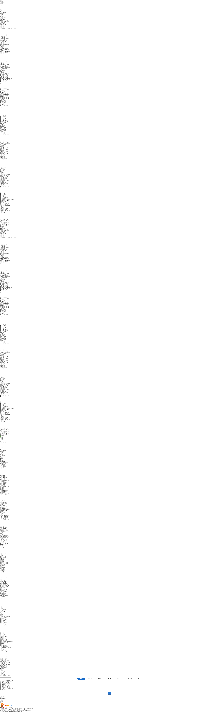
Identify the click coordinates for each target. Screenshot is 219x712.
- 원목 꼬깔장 (2, 181)
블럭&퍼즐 (2, 107)
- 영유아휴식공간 (3, 29)
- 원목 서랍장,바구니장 (4, 179)
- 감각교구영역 (2, 154)
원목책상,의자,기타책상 (4, 618)
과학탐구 (1, 606)
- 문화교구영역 (2, 157)
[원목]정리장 (2, 635)
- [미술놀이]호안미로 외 (4, 105)
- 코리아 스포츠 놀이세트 (4, 142)
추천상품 (1, 14)
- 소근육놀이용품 (3, 31)
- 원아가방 (2, 27)
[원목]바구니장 (2, 634)
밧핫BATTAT (2, 657)
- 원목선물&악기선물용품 (4, 21)
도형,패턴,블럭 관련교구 (4, 540)
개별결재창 (2, 226)
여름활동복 (2, 487)
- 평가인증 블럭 (2, 123)
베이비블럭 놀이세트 (3, 581)
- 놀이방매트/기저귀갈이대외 (5, 67)
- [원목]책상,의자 (3, 187)
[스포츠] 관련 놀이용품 (4, 530)
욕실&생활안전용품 (3, 503)
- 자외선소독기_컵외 (3, 55)
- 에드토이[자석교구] (3, 209)
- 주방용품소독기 (3, 57)
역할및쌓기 (2, 605)
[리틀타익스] (2, 533)
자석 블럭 (1, 554)
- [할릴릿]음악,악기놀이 (4, 101)
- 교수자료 (2, 170)
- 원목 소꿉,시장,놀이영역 (4, 175)
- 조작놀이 (2, 159)
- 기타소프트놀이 (3, 132)
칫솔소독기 (2, 495)
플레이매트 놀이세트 (3, 583)
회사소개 (1, 697)
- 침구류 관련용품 (3, 41)
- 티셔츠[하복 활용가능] (4, 20)
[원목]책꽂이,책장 (3, 638)
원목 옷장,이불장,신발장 (4, 622)
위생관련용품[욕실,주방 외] (4, 480)
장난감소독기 (2, 496)
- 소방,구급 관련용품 (3, 40)
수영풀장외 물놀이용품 (4, 535)
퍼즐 (1, 607)
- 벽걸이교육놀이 (3, 130)
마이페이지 (2, 2)
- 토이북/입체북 (2, 169)
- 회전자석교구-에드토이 (4, 319)
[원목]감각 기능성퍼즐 (4, 563)
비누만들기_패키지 (3, 667)
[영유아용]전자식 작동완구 (4, 526)
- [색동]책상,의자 (3, 201)
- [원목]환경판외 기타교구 (4, 200)
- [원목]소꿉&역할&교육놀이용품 (5, 79)
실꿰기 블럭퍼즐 (3, 557)
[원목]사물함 (2, 632)
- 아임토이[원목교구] (3, 213)
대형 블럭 (1, 552)
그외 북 (1, 613)
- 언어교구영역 (2, 156)
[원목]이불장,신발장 (3, 640)
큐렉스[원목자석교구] (3, 650)
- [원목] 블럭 (2, 117)
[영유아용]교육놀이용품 (4, 527)
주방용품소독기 (2, 500)
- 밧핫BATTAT (2, 214)
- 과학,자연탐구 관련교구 (4, 95)
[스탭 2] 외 (2, 534)
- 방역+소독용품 (3, 65)
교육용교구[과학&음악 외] (4, 94)
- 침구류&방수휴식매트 (4, 68)
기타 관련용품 (2, 485)
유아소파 (1, 511)
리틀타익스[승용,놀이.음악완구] (5, 647)
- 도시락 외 (2, 26)
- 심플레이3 (2, 207)
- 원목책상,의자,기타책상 (4, 176)
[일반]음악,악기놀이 (3, 542)
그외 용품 (1, 514)
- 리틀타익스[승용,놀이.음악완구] (5, 205)
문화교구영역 (2, 599)
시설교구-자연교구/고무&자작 (5, 174)
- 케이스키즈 (2, 135)
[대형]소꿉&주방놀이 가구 (4, 519)
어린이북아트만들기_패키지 (5, 664)
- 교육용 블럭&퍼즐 (3, 114)
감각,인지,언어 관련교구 (4, 539)
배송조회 (1, 458)
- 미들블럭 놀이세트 (3, 140)
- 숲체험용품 (2, 47)
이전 (106, 693)
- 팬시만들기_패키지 (3, 223)
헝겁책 (1, 573)
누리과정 (1, 608)
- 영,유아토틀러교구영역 (4, 153)
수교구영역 (2, 597)
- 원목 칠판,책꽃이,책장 (4, 183)
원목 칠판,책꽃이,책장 (4, 625)
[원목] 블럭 (2, 559)
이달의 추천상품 (3, 12)
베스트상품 (2, 13)
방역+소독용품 (2, 507)
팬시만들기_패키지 (3, 665)
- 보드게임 (2, 90)
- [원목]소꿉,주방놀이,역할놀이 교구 (6, 186)
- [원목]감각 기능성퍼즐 (4, 121)
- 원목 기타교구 (2, 184)
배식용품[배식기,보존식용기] (5, 493)
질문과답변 (2, 16)
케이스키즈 (2, 578)
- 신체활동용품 (2, 30)
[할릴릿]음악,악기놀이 (4, 543)
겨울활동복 (2, 488)
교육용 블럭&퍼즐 (3, 556)
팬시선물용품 (2, 461)
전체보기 (81, 678)
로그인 (1, 0)
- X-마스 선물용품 (3, 24)
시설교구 (1, 604)
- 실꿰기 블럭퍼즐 (3, 115)
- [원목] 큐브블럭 (3, 116)
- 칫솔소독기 (2, 53)
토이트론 (1, 615)
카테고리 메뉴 (2, 10)
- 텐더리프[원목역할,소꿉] (4, 203)
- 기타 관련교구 (2, 99)
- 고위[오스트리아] (3, 211)
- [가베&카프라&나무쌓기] (4, 89)
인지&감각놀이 (2, 569)
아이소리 (1, 438)
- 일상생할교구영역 (3, 158)
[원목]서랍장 (2, 633)
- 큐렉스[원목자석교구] (4, 208)
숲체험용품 (2, 489)
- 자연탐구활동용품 (3, 34)
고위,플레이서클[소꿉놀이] (4, 652)
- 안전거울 (2, 62)
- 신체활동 (2, 160)
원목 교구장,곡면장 (3, 619)
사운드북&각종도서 (3, 167)
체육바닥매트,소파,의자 (4, 586)
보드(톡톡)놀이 (2, 571)
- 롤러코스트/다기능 (3, 87)
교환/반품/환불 (129, 678)
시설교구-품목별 (3, 185)
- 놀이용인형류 (2, 125)
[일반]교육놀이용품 (3, 522)
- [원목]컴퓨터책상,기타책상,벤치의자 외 (7, 199)
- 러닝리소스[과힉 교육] (4, 204)
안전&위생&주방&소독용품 (4, 48)
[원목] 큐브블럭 (2, 558)
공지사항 (1, 673)
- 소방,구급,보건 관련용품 (4, 64)
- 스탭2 (1, 206)
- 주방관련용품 (2, 50)
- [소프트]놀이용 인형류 (4, 75)
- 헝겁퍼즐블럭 (2, 128)
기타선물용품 (2, 464)
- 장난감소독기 (2, 54)
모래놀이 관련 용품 (3, 528)
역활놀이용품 (2, 478)
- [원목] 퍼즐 (2, 119)
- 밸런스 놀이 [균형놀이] (4, 147)
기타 (138, 678)
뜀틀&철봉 (2, 590)
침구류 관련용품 (3, 483)
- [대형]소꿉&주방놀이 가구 (4, 77)
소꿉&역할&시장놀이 (3, 518)
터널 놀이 (1, 588)
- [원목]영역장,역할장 (3, 194)
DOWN (3, 696)
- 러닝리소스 (2, 106)
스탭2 (1, 648)
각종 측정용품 (2, 505)
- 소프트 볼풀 (2, 150)
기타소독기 (2, 501)
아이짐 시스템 (2, 580)
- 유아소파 (2, 69)
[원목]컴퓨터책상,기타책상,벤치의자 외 (6, 641)
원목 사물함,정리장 (3, 620)
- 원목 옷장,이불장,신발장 (4, 180)
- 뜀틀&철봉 (2, 148)
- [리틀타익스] (2, 91)
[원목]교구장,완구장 (3, 631)
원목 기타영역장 (3, 624)
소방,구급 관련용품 (3, 482)
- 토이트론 (2, 173)
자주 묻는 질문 (2, 671)
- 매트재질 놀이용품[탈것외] (5, 143)
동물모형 (1, 546)
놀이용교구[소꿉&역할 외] (4, 73)
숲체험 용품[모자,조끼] (4, 465)
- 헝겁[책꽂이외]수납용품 (4, 134)
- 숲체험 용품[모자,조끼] (4, 23)
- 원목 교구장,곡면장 (3, 177)
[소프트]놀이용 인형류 (4, 517)
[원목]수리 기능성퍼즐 (4, 562)
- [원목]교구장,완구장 (3, 188)
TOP (1, 696)
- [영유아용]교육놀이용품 (4, 84)
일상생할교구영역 (3, 600)
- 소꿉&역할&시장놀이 (4, 76)
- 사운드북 (2, 168)
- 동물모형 (2, 104)
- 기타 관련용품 (2, 43)
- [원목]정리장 (2, 193)
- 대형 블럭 (2, 109)
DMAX (21, 711)
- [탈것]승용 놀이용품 (3, 81)
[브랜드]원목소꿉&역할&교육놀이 (6, 520)
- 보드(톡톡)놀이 (3, 129)
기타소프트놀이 (2, 574)
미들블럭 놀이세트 (3, 582)
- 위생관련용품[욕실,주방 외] (5, 38)
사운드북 (1, 610)
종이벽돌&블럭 (2, 564)
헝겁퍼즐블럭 (2, 570)
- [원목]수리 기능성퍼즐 (4, 120)
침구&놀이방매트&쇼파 (4, 66)
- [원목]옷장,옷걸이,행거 (4, 197)
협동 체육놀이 (2, 587)
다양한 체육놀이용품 (3, 591)
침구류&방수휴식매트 (4, 510)
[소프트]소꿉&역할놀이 (4, 516)
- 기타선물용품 (2, 22)
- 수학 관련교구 (2, 96)
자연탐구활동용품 (3, 476)
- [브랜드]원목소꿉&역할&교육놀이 (6, 78)
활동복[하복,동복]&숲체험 (4, 44)
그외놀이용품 (2, 575)
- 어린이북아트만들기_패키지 (5, 222)
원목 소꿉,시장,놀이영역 (4, 617)
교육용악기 (2, 545)
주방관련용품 (2, 492)
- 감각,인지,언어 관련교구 (4, 97)
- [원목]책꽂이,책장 (3, 196)
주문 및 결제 (100, 678)
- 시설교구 (2, 161)
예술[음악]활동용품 (3, 477)
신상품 (1, 15)
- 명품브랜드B (2, 212)
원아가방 (1, 469)
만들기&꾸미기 (2, 221)
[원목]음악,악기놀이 (3, 544)
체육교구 (1, 345)
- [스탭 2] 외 (2, 92)
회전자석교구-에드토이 (4, 553)
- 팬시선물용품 (2, 19)
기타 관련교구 (2, 541)
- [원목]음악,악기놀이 (3, 102)
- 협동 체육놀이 (2, 145)
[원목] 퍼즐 (2, 561)
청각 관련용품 (2, 484)
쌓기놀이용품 (2, 479)
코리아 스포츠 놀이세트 (4, 584)
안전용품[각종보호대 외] (4, 491)
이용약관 (1, 699)
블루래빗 (1, 614)
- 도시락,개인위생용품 (4, 52)
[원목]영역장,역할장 (3, 636)
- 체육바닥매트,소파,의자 (4, 144)
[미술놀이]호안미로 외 (4, 547)
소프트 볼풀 (2, 592)
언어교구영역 (2, 598)
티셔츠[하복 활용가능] (4, 462)
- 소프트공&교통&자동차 (4, 82)
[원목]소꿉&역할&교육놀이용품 (5, 521)
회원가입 (1, 1)
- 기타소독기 (2, 58)
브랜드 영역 (2, 202)
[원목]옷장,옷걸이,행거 (4, 639)
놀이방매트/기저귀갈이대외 (5, 509)
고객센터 (1, 3)
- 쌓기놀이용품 (2, 37)
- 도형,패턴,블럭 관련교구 (4, 98)
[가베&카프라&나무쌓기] (4, 531)
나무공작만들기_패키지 (4, 666)
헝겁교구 (1, 124)
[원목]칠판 (2, 637)
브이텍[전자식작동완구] (4, 659)
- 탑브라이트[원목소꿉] (4, 219)
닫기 (1, 669)
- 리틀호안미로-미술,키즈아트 (5, 220)
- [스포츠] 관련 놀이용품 (4, 88)
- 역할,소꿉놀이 (2, 126)
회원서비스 (90, 678)
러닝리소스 (2, 548)
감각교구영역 (2, 596)
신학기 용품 (2, 25)
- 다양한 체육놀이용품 (4, 149)
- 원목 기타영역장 (3, 182)
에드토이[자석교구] (3, 651)
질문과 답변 (2, 672)
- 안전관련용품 (2, 39)
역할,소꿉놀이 (2, 568)
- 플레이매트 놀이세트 (4, 141)
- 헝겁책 (1, 131)
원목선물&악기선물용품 (4, 463)
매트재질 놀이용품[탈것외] (4, 585)
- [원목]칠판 (2, 195)
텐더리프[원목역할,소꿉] (4, 645)
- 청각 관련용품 (2, 42)
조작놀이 (1, 601)
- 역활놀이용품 (2, 36)
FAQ (0, 459)
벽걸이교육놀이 (2, 572)
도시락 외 (1, 468)
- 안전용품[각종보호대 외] (4, 49)
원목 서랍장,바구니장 (3, 621)
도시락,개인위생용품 (3, 494)
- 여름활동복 (2, 45)
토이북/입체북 (2, 611)
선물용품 (1, 18)
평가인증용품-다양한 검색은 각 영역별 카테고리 (8, 28)
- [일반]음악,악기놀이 (3, 100)
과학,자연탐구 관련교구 (4, 537)
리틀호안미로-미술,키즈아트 (5, 662)
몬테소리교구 (2, 152)
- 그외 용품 (2, 72)
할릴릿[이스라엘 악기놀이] (4, 658)
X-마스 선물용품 (3, 466)
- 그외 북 (1, 171)
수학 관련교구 (2, 538)
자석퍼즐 (1, 555)
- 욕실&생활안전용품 (3, 61)
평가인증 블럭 (2, 565)
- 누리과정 (2, 166)
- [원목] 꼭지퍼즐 (3, 118)
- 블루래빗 (2, 172)
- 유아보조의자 (2, 70)
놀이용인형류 (2, 567)
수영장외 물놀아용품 (3, 593)
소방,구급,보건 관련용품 (4, 506)
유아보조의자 (2, 512)
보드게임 (1, 532)
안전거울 (1, 504)
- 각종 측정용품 (2, 63)
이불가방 (1, 513)
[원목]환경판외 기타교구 (4, 642)
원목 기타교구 (2, 626)
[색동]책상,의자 (2, 643)
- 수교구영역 (2, 155)
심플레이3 (2, 649)
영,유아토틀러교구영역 (4, 595)
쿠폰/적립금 (119, 678)
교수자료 (1, 612)
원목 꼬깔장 (2, 623)
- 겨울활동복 (2, 46)
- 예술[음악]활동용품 (3, 35)
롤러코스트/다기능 (3, 529)
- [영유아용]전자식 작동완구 (5, 83)
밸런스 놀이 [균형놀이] (4, 589)
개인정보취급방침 (3, 698)
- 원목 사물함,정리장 (3, 178)
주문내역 (1, 701)
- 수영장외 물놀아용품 (4, 151)
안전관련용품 (2, 481)
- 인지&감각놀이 (3, 127)
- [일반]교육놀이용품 (3, 80)
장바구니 (2, 9)
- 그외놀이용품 (2, 133)
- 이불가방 (2, 71)
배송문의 (109, 678)
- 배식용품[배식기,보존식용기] (5, 51)
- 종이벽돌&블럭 (3, 122)
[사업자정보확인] (14, 709)
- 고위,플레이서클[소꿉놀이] (5, 210)
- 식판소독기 (2, 56)
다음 (113, 693)
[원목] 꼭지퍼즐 (2, 560)
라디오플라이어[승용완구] (4, 660)
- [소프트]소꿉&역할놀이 (4, 74)
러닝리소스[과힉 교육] (4, 646)
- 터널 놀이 (2, 146)
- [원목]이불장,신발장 (3, 198)
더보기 (1, 448)
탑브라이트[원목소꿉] (3, 661)
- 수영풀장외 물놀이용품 (4, 93)
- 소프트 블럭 (2, 108)
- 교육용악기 (2, 103)
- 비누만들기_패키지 (3, 225)
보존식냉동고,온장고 (3, 502)
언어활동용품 (2, 475)
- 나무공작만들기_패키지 (4, 224)
